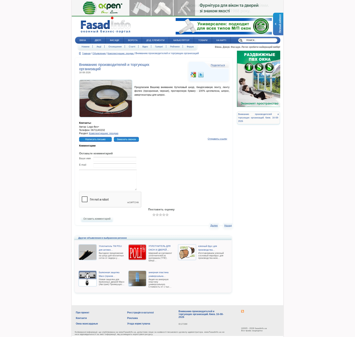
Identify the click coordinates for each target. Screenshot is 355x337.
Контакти (81, 318)
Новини (85, 46)
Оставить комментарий (97, 218)
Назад (228, 225)
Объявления (99, 53)
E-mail (82, 164)
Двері (98, 40)
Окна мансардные (87, 323)
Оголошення (115, 46)
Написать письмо (95, 139)
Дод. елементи (155, 40)
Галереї (159, 46)
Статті (132, 46)
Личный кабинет (280, 23)
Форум (190, 46)
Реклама (132, 318)
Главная (86, 53)
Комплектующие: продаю (120, 53)
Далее (214, 225)
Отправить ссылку (217, 139)
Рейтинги (175, 46)
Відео (145, 46)
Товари (202, 40)
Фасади (114, 40)
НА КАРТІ (221, 40)
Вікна (83, 40)
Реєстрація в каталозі (140, 312)
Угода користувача (138, 323)
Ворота (132, 40)
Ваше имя (85, 158)
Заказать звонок (126, 139)
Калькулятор (181, 40)
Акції (99, 46)
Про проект (82, 312)
